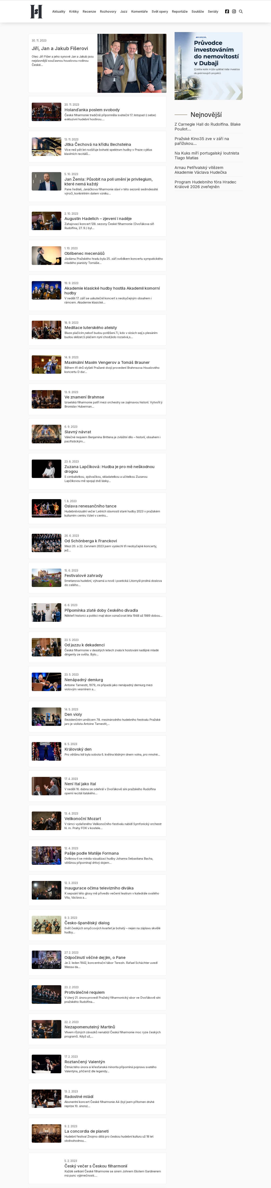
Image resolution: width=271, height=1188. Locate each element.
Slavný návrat (77, 432)
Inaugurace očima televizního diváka (99, 888)
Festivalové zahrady (83, 575)
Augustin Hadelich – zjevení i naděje (98, 218)
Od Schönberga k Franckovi (90, 541)
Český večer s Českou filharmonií (95, 1166)
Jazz (123, 11)
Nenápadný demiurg (83, 679)
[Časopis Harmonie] (36, 11)
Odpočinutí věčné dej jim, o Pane (95, 957)
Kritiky (74, 11)
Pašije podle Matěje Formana (91, 853)
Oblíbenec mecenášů (84, 253)
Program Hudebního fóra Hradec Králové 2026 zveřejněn (205, 184)
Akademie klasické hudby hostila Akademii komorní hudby (112, 290)
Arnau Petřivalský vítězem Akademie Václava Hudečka (201, 170)
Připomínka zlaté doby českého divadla (101, 610)
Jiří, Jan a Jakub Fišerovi (60, 48)
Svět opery (160, 11)
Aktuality (58, 11)
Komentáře (139, 11)
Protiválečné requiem (84, 992)
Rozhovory (108, 11)
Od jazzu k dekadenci (84, 645)
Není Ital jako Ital (80, 783)
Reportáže (180, 11)
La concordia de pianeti (86, 1131)
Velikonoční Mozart (82, 818)
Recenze (89, 11)
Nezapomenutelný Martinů (89, 1027)
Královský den (78, 749)
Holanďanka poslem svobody (92, 109)
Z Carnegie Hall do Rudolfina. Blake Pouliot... (208, 126)
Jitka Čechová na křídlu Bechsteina (97, 144)
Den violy (73, 714)
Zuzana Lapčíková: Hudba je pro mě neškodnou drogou (109, 469)
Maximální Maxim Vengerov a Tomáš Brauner (107, 362)
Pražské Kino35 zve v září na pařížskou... (202, 141)
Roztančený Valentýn (84, 1061)
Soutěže (198, 11)
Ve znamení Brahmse (84, 397)
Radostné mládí (78, 1096)
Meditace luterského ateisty (90, 327)
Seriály (213, 11)
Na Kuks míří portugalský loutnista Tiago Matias (207, 155)
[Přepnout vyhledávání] (241, 11)
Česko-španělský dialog (87, 923)
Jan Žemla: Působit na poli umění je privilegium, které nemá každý (108, 181)
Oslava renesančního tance (90, 506)
